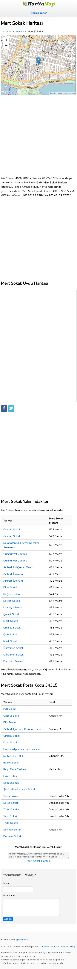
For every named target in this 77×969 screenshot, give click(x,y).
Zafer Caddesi (11, 809)
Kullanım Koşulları (49, 946)
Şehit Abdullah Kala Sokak (19, 789)
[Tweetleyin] (11, 408)
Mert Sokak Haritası (38, 861)
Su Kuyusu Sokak (13, 756)
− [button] (6, 45)
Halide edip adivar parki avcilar (21, 749)
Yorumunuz (9, 895)
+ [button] (6, 40)
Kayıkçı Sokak (11, 601)
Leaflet (53, 93)
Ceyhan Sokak (12, 529)
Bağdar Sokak (11, 594)
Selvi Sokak (10, 816)
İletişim (64, 946)
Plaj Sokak (9, 709)
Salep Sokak (11, 803)
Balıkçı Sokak (11, 762)
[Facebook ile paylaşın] (4, 408)
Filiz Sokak (9, 722)
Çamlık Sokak (11, 614)
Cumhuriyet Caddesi (15, 554)
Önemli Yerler (38, 13)
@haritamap (22, 939)
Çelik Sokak (10, 634)
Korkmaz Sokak (12, 661)
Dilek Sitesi (10, 587)
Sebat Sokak (11, 783)
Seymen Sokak (12, 829)
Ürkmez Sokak (12, 627)
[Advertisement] (38, 134)
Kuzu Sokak (10, 742)
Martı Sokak (10, 621)
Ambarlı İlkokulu (13, 574)
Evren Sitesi (10, 776)
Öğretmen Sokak (13, 648)
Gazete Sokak (11, 715)
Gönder (8, 919)
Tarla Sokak (10, 823)
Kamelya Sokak (12, 607)
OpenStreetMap (67, 93)
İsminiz (6, 883)
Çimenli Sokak (11, 736)
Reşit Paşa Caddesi (15, 769)
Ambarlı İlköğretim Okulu (18, 567)
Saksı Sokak (10, 796)
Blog (72, 946)
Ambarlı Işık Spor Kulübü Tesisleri (23, 729)
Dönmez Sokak (12, 836)
